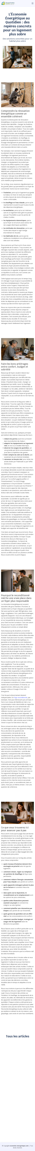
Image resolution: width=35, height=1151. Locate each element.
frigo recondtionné (20, 697)
